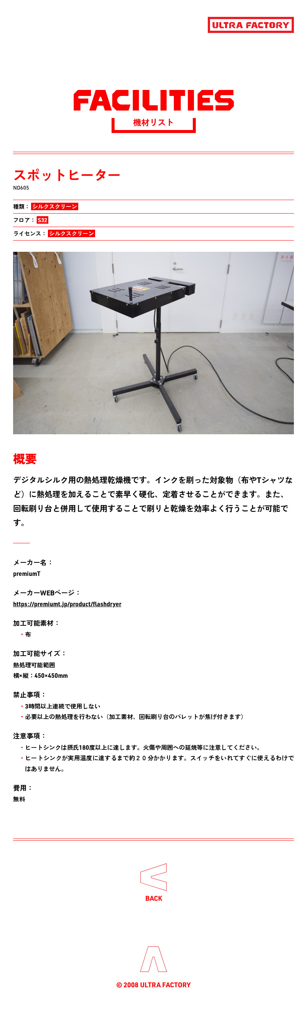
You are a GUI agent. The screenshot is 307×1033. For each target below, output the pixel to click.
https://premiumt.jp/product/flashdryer (67, 604)
